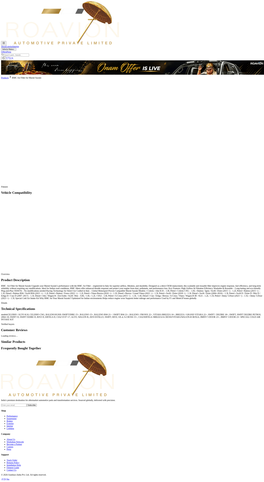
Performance (12, 416)
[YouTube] (6, 479)
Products (5, 78)
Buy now (9, 141)
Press (9, 52)
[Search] (3, 58)
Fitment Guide (13, 467)
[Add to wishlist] (16, 140)
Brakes (10, 421)
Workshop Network (15, 442)
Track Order (12, 460)
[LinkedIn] (8, 479)
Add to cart (10, 136)
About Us (11, 439)
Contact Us (11, 470)
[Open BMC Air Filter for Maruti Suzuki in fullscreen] (2, 90)
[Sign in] (12, 59)
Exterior (9, 46)
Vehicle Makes (8, 49)
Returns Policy (13, 462)
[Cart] (10, 59)
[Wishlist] (7, 59)
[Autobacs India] (62, 44)
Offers (4, 52)
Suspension (11, 418)
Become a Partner (14, 444)
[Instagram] (4, 479)
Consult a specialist (9, 185)
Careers (10, 447)
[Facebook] (2, 479)
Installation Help (14, 465)
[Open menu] (3, 43)
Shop (3, 46)
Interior (16, 46)
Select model (6, 113)
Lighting (10, 428)
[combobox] (16, 55)
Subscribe (32, 405)
